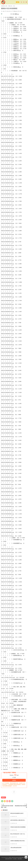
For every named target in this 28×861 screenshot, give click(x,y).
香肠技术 (3, 797)
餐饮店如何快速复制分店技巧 (16, 813)
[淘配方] (3, 2)
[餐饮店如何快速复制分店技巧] (5, 815)
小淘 (3, 11)
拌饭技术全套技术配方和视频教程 (17, 827)
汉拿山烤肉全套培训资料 (15, 847)
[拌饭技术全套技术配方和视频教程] (5, 828)
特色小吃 (16, 11)
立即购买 (14, 780)
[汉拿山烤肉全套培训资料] (5, 849)
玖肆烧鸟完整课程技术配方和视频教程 (17, 840)
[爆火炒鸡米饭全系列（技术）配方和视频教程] (5, 835)
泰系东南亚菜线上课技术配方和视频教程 (17, 820)
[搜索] (21, 2)
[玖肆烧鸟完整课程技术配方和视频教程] (5, 842)
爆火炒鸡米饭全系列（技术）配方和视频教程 (17, 834)
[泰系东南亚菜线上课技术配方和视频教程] (5, 822)
